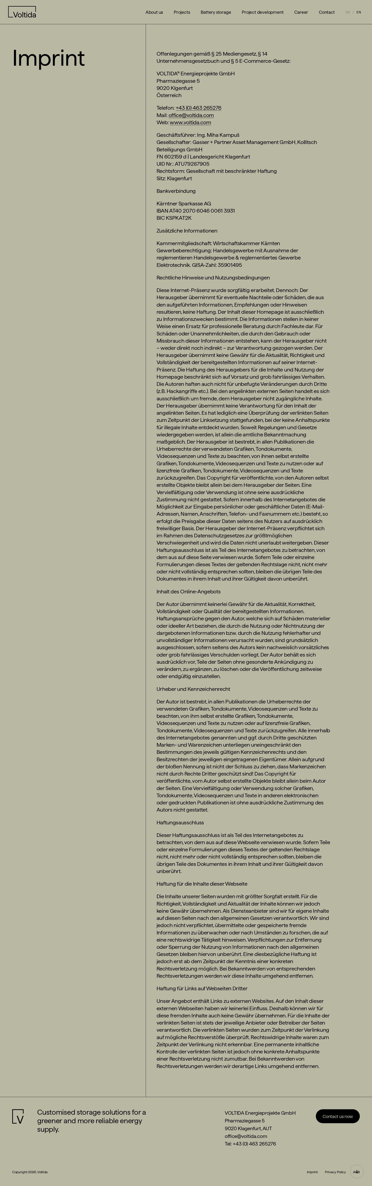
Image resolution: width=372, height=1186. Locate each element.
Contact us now (338, 1116)
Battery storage (216, 12)
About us (154, 12)
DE (348, 12)
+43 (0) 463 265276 (198, 108)
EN (358, 12)
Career (301, 12)
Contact (327, 12)
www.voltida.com (190, 122)
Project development (262, 12)
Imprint (312, 1172)
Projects (182, 12)
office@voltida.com (191, 115)
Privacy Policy (335, 1172)
